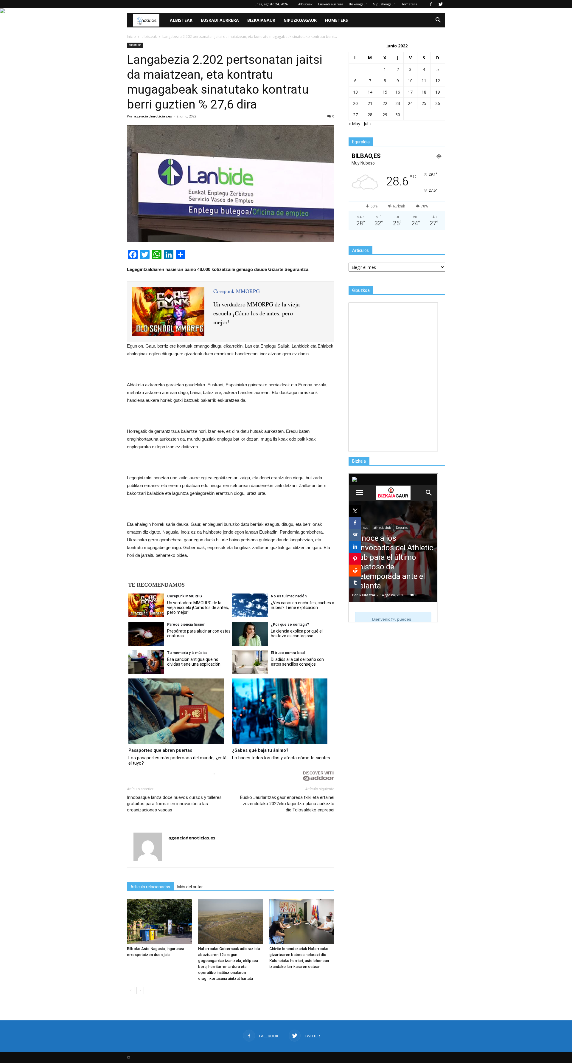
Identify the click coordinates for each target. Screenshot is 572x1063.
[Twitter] (440, 4)
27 (355, 114)
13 (355, 92)
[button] (438, 20)
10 (410, 80)
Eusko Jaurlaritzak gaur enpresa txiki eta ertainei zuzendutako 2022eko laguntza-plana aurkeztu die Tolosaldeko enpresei (287, 804)
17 (410, 92)
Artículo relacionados (150, 886)
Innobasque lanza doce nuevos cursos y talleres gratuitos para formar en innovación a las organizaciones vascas (174, 804)
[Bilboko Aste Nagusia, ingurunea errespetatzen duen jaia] (159, 921)
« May (354, 123)
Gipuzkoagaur (384, 4)
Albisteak (305, 4)
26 (437, 103)
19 (437, 92)
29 (385, 114)
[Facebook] (430, 4)
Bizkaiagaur (358, 4)
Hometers (409, 4)
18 (424, 92)
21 (370, 103)
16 (397, 92)
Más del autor (190, 886)
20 (355, 103)
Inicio (131, 36)
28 (370, 114)
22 (385, 103)
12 (437, 80)
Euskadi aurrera (330, 4)
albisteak (135, 45)
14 (370, 92)
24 (410, 103)
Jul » (368, 123)
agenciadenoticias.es (153, 116)
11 (424, 80)
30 (397, 114)
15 (385, 92)
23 (397, 103)
